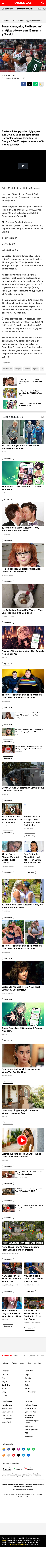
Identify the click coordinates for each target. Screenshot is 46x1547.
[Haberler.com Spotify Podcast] (33, 1449)
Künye (29, 1363)
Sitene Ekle (29, 1436)
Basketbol (27, 369)
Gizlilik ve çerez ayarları (12, 1494)
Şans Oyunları (7, 1415)
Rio (42, 369)
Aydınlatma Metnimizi (18, 1544)
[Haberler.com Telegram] (23, 1455)
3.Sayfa (4, 1392)
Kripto (4, 1388)
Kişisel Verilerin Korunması (30, 1416)
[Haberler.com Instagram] (19, 1449)
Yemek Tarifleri (7, 1422)
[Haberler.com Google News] (4, 1449)
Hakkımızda (5, 1363)
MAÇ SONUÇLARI (25, 9)
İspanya (35, 369)
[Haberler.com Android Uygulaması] (18, 1468)
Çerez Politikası (30, 1412)
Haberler (5, 1371)
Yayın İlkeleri (38, 1363)
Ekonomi (5, 1375)
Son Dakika (6, 1385)
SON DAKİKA (7, 9)
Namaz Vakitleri (7, 1408)
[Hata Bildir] (24, 1494)
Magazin (5, 1381)
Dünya (4, 1395)
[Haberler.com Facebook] (9, 1449)
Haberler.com (7, 1401)
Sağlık (27, 1375)
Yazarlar (28, 1388)
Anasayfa (5, 20)
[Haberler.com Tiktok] (19, 1455)
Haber (15, 1490)
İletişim (22, 1363)
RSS (26, 1433)
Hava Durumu (7, 1405)
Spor (15, 20)
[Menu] (3, 2)
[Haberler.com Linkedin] (23, 1449)
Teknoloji (28, 1378)
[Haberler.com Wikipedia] (9, 1455)
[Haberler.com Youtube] (14, 1455)
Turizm (27, 1385)
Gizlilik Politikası (30, 1408)
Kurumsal (28, 1401)
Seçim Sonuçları (8, 1412)
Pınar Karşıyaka (7, 369)
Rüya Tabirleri (7, 1419)
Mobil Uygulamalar (31, 1430)
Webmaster (29, 1426)
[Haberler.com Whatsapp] (28, 1449)
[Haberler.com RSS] (4, 1455)
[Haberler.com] (9, 1356)
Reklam (14, 1363)
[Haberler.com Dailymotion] (28, 1455)
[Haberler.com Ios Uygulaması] (7, 1468)
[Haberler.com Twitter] (14, 1449)
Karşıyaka (18, 369)
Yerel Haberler (30, 1392)
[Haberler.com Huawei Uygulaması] (29, 1468)
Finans (27, 1381)
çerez (4, 1540)
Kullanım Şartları (31, 1405)
